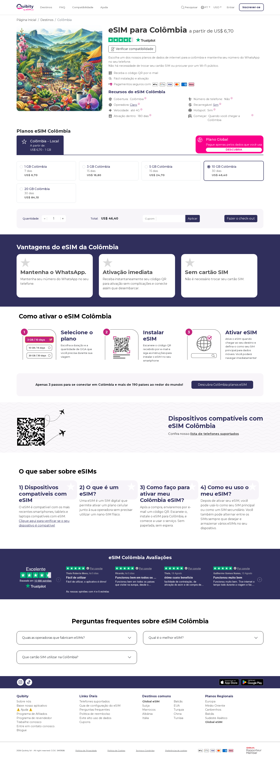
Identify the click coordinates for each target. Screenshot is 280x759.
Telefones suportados (94, 701)
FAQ (62, 7)
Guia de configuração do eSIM (100, 705)
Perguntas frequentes (94, 709)
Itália (145, 718)
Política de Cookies (116, 750)
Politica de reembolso (94, 714)
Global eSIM (151, 701)
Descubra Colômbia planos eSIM (222, 384)
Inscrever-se (251, 7)
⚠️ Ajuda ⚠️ (24, 709)
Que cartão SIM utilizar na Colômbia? (50, 657)
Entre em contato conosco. (36, 726)
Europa (210, 701)
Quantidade (31, 218)
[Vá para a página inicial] (25, 7)
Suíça (146, 705)
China (178, 714)
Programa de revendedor (34, 718)
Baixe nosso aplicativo (32, 705)
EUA (177, 705)
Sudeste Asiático (216, 718)
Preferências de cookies (176, 750)
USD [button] (216, 7)
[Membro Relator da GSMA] (253, 750)
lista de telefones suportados (214, 434)
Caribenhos (213, 709)
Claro (133, 105)
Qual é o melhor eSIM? (166, 638)
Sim (215, 105)
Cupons (84, 722)
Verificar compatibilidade (134, 49)
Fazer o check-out (241, 218)
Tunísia (178, 718)
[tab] (40, 145)
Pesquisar (191, 7)
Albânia (147, 714)
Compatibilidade (82, 7)
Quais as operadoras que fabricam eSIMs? (53, 638)
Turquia (179, 709)
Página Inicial (26, 20)
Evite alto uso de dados (95, 718)
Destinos (46, 7)
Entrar (230, 7)
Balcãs (178, 701)
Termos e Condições (145, 750)
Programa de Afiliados (32, 714)
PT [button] (206, 7)
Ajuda (104, 7)
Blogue (22, 730)
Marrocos (148, 709)
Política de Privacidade (86, 750)
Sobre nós (24, 701)
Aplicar (192, 218)
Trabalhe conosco (29, 722)
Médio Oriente (215, 705)
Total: (94, 218)
